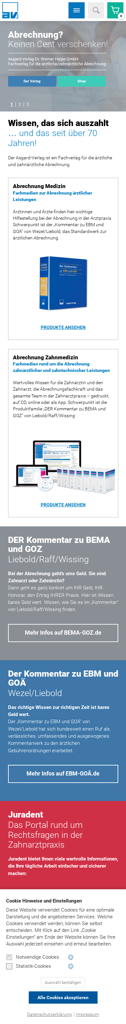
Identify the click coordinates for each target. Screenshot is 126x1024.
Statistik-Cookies (33, 966)
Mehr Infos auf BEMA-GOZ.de (63, 632)
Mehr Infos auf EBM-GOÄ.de (63, 773)
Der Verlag (32, 81)
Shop (82, 81)
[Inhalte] (76, 10)
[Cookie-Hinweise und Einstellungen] (71, 957)
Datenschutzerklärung (49, 1014)
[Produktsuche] (96, 10)
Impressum (87, 1014)
